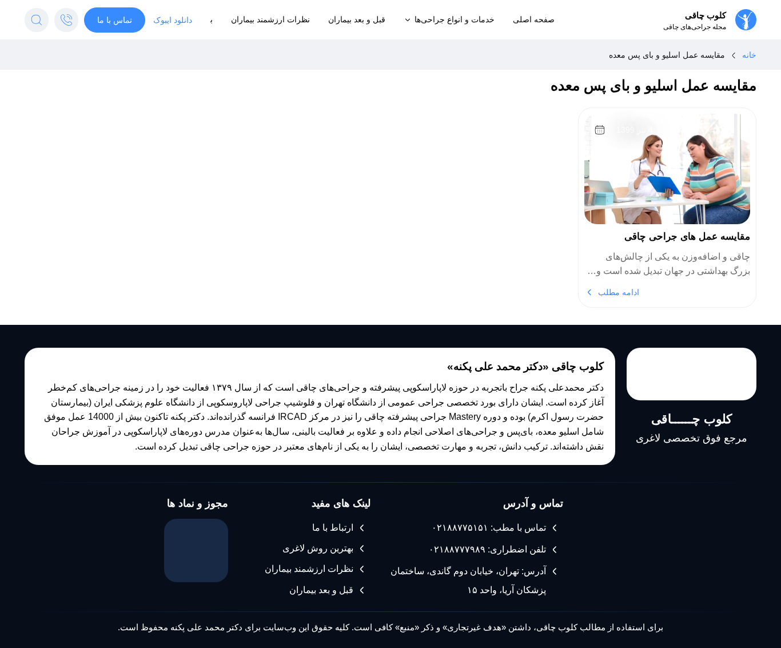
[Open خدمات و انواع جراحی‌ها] (408, 20)
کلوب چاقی (705, 15)
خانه (749, 54)
